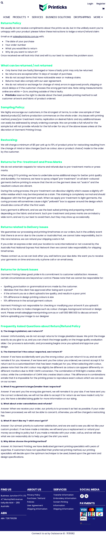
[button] (21, 17)
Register (100, 3)
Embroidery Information (64, 498)
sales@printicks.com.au (26, 36)
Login (90, 3)
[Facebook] (82, 496)
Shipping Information (37, 509)
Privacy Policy (33, 494)
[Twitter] (86, 496)
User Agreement (35, 505)
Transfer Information (63, 494)
